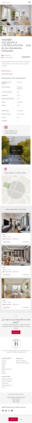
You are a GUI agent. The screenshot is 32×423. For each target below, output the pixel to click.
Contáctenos (5, 383)
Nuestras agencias (7, 369)
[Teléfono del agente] (21, 419)
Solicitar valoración (7, 381)
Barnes (3, 371)
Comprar (4, 361)
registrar (16, 332)
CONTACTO (13, 419)
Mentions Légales (21, 361)
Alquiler (4, 363)
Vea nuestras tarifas (7, 74)
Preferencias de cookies (22, 363)
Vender (3, 365)
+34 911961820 (16, 401)
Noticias (4, 373)
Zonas (3, 367)
